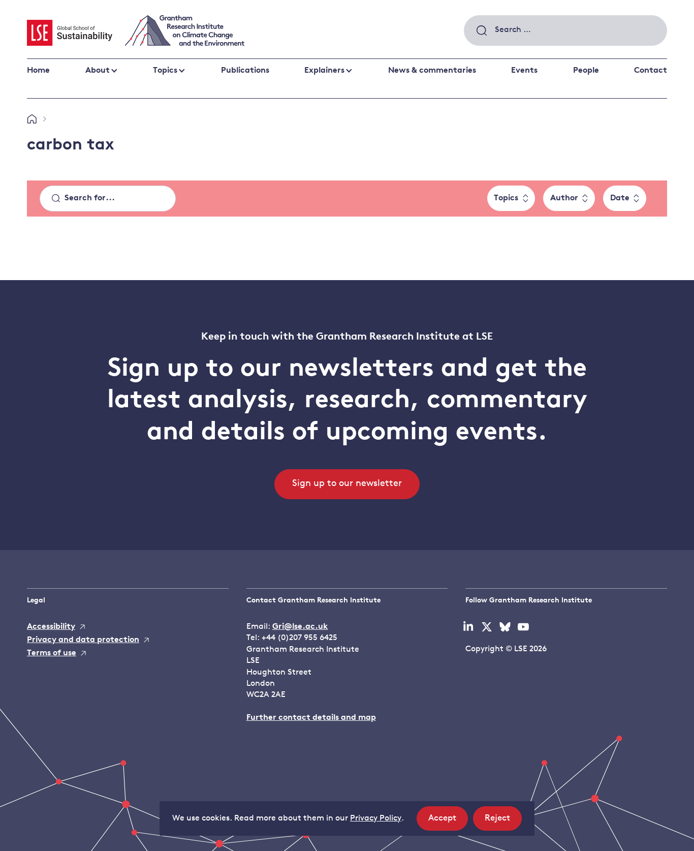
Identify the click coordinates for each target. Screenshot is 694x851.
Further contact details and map (311, 718)
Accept (448, 822)
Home (38, 71)
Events (524, 71)
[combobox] (565, 30)
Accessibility (51, 627)
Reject (503, 822)
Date (619, 198)
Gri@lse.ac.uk (300, 627)
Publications (245, 71)
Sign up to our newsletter (347, 484)
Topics (165, 71)
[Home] (32, 119)
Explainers (324, 71)
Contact (650, 71)
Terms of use (51, 653)
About (97, 71)
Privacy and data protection (83, 640)
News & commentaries (432, 71)
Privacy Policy (375, 818)
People (586, 71)
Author (564, 198)
